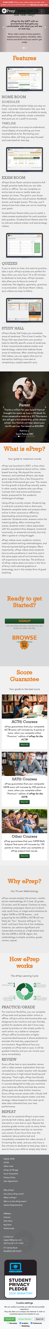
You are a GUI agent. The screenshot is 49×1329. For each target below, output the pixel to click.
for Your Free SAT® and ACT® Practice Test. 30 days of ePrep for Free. (24, 624)
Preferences (37, 1323)
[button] (3, 26)
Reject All (39, 1319)
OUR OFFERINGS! (24, 639)
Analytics (25, 1323)
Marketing (25, 1326)
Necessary (13, 1323)
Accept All (10, 1319)
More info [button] (24, 745)
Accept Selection (24, 1319)
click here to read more (39, 5)
